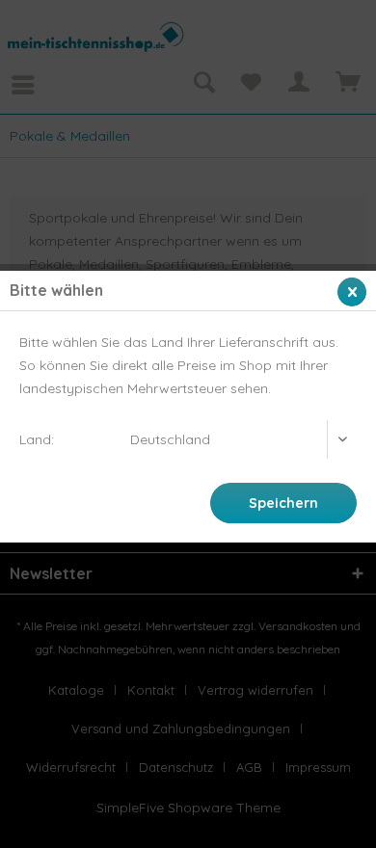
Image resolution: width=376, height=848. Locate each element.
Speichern (283, 503)
